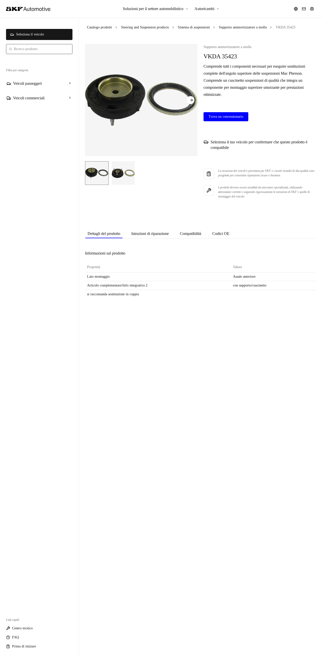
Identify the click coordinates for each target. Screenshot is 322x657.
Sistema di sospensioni (194, 27)
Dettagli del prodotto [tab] (104, 233)
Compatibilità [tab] (190, 233)
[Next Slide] (190, 100)
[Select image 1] (97, 173)
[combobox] (39, 49)
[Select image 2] (123, 173)
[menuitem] (155, 9)
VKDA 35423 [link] (285, 27)
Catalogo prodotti (99, 27)
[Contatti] (304, 9)
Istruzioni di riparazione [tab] (150, 233)
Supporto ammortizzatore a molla (243, 27)
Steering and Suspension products (145, 27)
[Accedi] (312, 9)
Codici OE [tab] (220, 233)
